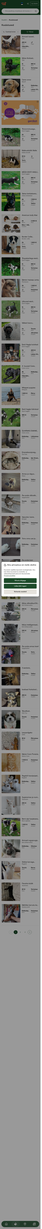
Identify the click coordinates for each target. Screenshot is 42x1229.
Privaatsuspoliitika (9, 576)
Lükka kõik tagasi (20, 586)
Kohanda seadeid (20, 592)
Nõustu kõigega (20, 581)
